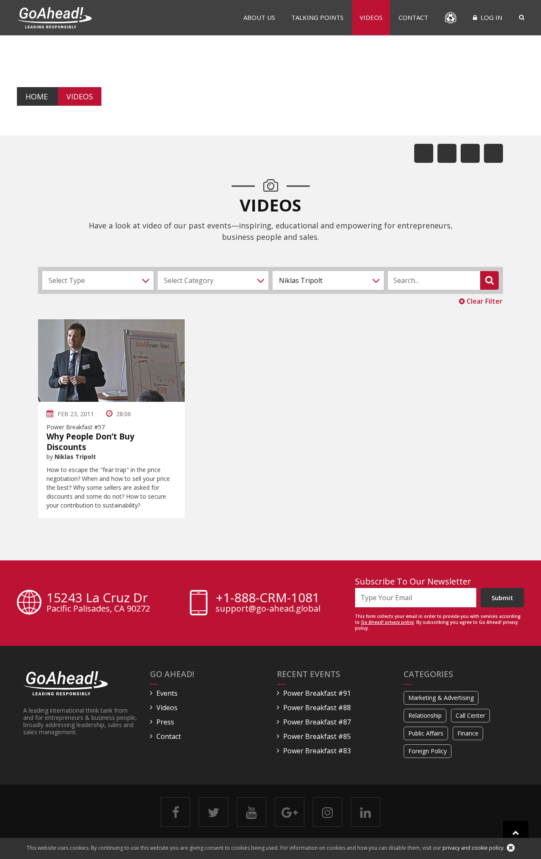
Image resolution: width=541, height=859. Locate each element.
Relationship (425, 715)
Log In (490, 17)
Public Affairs (425, 733)
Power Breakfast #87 (317, 722)
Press (165, 722)
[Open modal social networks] (493, 153)
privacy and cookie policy (473, 847)
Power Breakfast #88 (317, 707)
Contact (413, 17)
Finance (467, 733)
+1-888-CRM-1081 (268, 597)
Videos (371, 17)
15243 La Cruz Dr (98, 603)
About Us (259, 17)
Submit (502, 597)
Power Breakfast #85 (317, 736)
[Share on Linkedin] (470, 153)
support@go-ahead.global (268, 608)
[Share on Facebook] (423, 153)
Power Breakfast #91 (317, 693)
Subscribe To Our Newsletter (413, 581)
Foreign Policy (427, 751)
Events (167, 693)
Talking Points (317, 17)
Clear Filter (484, 301)
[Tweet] (446, 153)
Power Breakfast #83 (317, 750)
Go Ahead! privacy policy (387, 622)
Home (36, 96)
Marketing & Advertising (441, 698)
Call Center (470, 715)
